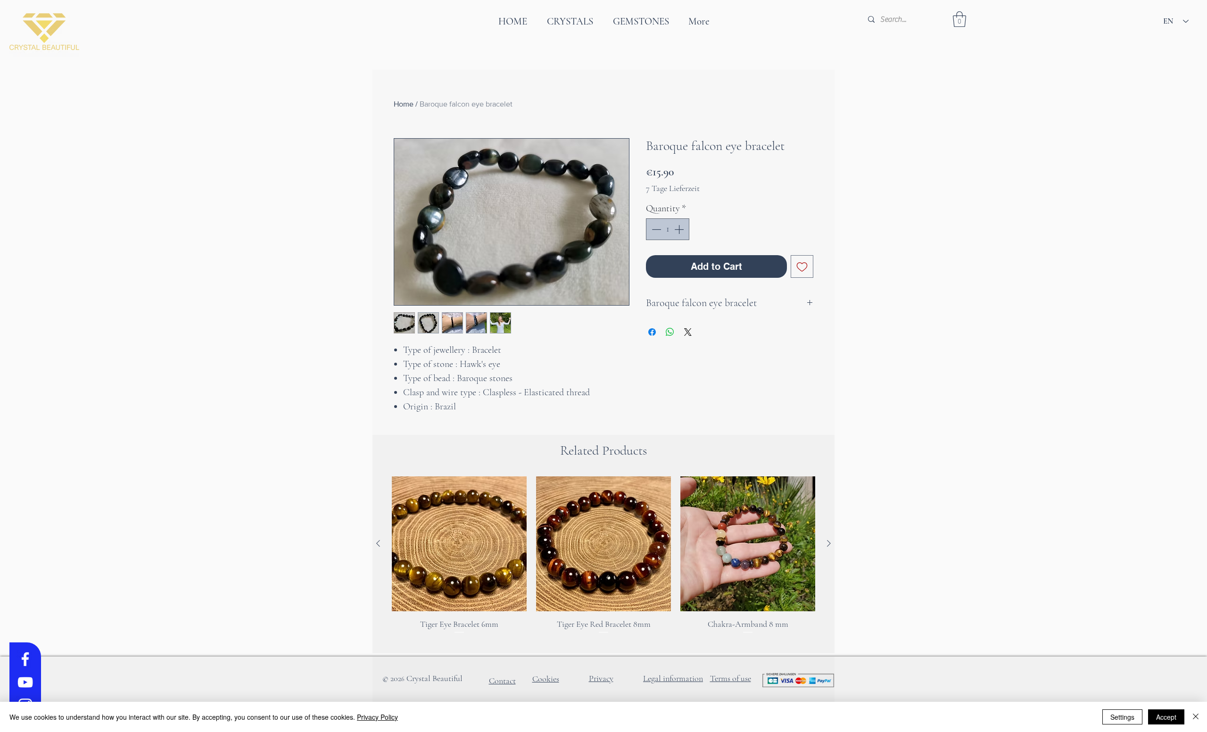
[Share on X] (688, 332)
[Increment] (680, 229)
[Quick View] (459, 543)
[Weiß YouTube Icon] (25, 682)
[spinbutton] (667, 229)
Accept (1166, 717)
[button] (959, 19)
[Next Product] (829, 543)
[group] (603, 561)
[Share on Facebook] (652, 332)
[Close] (1195, 716)
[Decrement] (655, 229)
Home (403, 104)
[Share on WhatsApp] (670, 332)
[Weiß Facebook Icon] (25, 659)
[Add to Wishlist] (802, 266)
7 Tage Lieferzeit (673, 188)
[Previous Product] (378, 543)
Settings (1122, 717)
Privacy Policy (377, 717)
